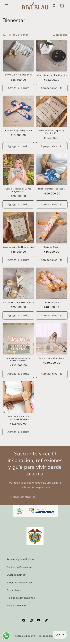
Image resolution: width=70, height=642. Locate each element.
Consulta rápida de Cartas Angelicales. (18, 190)
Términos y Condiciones (20, 559)
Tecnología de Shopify (45, 636)
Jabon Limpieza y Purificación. (52, 75)
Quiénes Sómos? (17, 575)
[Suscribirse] (59, 497)
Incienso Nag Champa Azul (18, 130)
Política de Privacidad (19, 567)
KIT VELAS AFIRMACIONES (18, 75)
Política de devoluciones (21, 598)
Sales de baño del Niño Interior (18, 247)
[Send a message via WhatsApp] (6, 635)
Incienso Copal (51, 247)
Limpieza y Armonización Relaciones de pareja (18, 417)
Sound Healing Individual (51, 358)
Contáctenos (14, 590)
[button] (7, 6)
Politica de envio (16, 605)
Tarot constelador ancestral (51, 189)
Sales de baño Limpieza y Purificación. (51, 132)
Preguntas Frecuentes (20, 582)
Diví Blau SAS (28, 636)
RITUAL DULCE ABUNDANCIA (18, 302)
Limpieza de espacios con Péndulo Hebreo (18, 359)
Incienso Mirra (52, 302)
